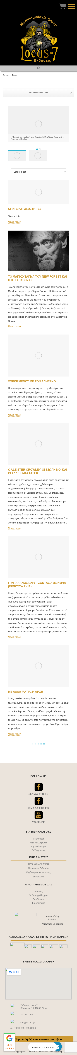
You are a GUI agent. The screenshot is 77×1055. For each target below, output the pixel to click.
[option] (38, 124)
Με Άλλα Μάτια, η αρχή (25, 691)
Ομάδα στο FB (38, 808)
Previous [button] (10, 124)
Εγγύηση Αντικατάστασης (38, 872)
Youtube (38, 822)
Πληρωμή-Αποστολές (38, 864)
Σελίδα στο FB (38, 794)
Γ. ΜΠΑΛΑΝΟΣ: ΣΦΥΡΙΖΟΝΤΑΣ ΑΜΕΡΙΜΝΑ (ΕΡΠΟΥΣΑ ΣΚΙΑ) (37, 584)
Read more (14, 221)
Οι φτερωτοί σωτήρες (24, 208)
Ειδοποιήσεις (38, 903)
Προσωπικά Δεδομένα (38, 868)
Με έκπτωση (38, 839)
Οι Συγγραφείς (38, 850)
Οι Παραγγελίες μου (38, 895)
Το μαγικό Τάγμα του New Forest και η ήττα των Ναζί (37, 278)
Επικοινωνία (38, 876)
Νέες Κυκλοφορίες (38, 842)
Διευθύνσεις (38, 899)
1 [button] (37, 149)
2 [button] (40, 149)
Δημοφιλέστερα (38, 846)
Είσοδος (39, 891)
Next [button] (66, 124)
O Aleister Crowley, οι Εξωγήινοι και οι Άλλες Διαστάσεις (37, 471)
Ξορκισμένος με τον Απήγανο (32, 381)
